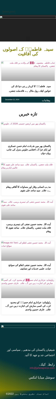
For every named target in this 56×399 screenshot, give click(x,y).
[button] (28, 38)
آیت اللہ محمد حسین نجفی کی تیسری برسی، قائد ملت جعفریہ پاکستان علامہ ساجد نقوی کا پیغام (28, 228)
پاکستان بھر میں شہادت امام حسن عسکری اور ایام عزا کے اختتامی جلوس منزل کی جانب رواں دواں (29, 150)
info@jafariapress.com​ (42, 368)
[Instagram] (40, 3)
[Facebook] (17, 3)
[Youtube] (32, 3)
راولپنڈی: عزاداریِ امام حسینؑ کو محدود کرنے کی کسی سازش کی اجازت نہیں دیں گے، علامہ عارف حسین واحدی (28, 306)
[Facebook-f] (25, 383)
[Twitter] (24, 3)
